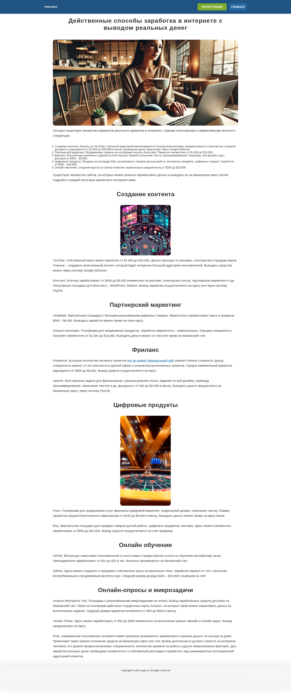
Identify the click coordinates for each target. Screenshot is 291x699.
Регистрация (212, 7)
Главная (238, 7)
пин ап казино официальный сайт (150, 360)
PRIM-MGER (50, 7)
